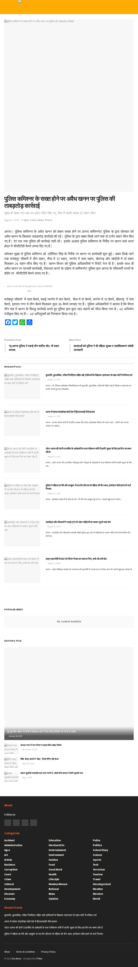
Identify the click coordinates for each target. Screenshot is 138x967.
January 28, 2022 (15, 736)
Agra (26, 220)
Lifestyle (54, 879)
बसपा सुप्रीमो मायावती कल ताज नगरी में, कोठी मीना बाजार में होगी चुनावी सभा (51, 773)
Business (9, 864)
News (41, 220)
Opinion (53, 898)
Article (8, 859)
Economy (9, 898)
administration (13, 845)
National (54, 889)
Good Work (55, 869)
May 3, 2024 (27, 778)
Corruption (10, 869)
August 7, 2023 (12, 220)
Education (55, 840)
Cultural (9, 884)
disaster (9, 893)
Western (67, 50)
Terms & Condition (25, 951)
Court (7, 874)
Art (6, 855)
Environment (56, 855)
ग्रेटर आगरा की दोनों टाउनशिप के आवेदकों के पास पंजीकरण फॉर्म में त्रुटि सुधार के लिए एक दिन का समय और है (53, 927)
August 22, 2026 (53, 494)
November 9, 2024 (30, 750)
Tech (64, 35)
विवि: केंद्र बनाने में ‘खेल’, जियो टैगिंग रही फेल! (39, 759)
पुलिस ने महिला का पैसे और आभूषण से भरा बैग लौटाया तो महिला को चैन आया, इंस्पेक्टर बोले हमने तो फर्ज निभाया (53, 933)
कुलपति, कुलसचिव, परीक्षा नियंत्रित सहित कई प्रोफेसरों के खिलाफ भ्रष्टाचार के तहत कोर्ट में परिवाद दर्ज (50, 915)
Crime (33, 220)
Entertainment (57, 850)
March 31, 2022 (28, 764)
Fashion (53, 859)
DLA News (16, 958)
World (65, 72)
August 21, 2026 (53, 563)
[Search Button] (108, 7)
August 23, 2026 (53, 380)
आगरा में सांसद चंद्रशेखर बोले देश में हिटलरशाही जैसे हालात (30, 921)
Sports (66, 42)
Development (12, 889)
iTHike (39, 958)
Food (52, 864)
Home (65, 20)
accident (9, 840)
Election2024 (57, 845)
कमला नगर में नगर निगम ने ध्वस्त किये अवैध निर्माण (41, 745)
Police (48, 220)
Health (52, 874)
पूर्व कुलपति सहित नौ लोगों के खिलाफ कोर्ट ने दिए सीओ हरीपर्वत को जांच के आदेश (41, 731)
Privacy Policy (48, 951)
